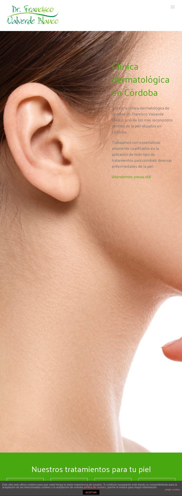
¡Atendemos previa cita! (131, 176)
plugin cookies (172, 489)
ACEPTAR (91, 492)
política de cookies (95, 487)
